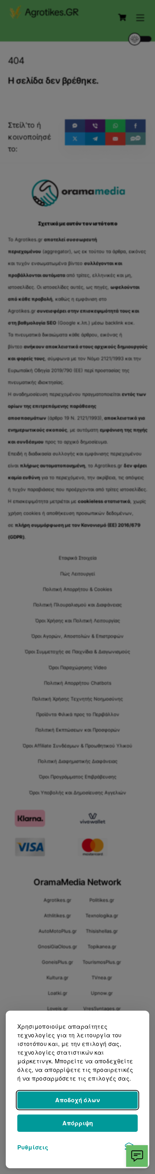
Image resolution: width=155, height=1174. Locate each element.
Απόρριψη (77, 1123)
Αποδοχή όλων (77, 1100)
